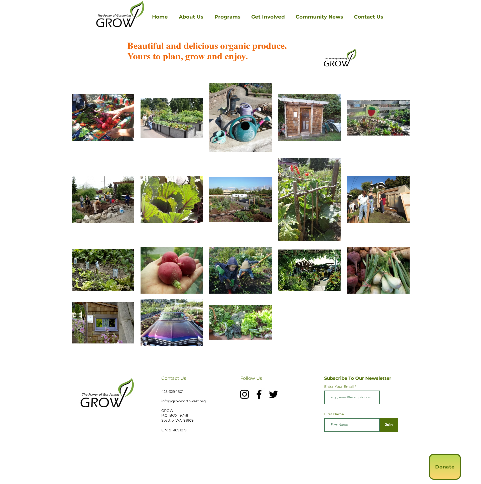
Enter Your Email (339, 386)
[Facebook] (259, 394)
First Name (334, 414)
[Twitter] (274, 394)
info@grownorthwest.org (183, 401)
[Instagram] (244, 394)
